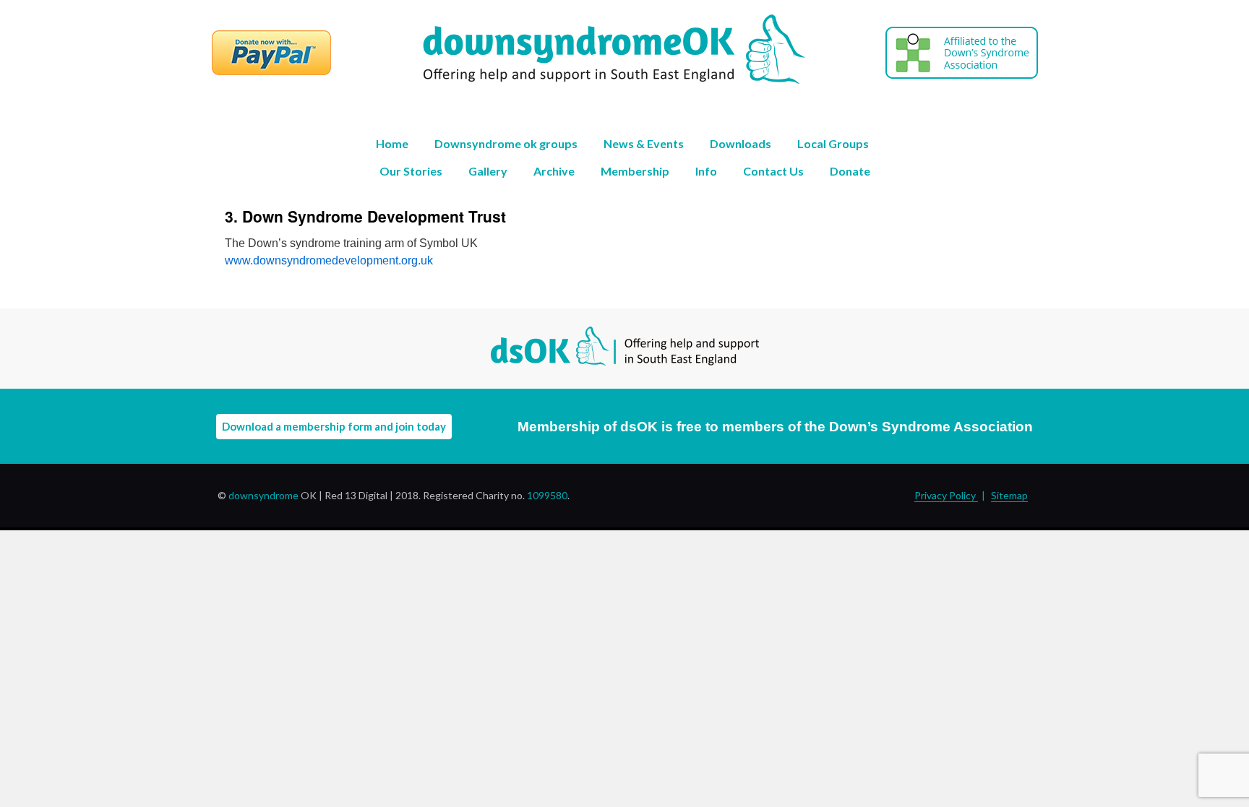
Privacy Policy (946, 495)
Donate (850, 171)
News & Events (644, 143)
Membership (635, 171)
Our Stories (410, 171)
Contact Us (773, 171)
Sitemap (1009, 495)
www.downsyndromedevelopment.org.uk (329, 260)
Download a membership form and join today (334, 426)
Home (392, 143)
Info (706, 171)
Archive (554, 171)
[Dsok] (569, 80)
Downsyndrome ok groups (506, 143)
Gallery (487, 171)
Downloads (740, 143)
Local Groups (833, 143)
